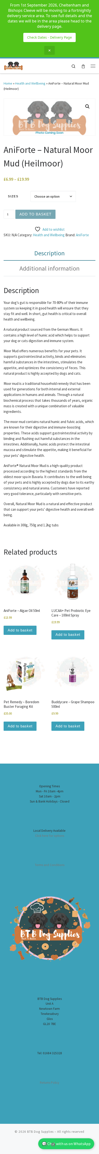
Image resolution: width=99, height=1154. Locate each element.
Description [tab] (49, 253)
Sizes (13, 196)
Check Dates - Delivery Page (49, 37)
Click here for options (49, 836)
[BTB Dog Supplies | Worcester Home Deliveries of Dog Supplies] (13, 65)
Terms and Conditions (49, 865)
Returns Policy (49, 1083)
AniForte (82, 235)
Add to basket (35, 214)
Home (8, 83)
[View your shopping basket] (83, 65)
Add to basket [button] (20, 630)
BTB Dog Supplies (40, 1132)
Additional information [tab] (49, 268)
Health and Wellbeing (30, 83)
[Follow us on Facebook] (53, 1145)
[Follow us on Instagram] (45, 1145)
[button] (87, 106)
